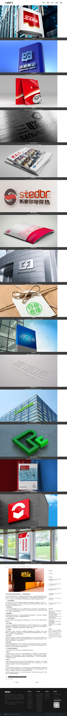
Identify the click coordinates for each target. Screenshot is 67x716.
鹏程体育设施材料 (33, 457)
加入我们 (55, 714)
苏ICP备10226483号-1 (17, 714)
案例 (48, 2)
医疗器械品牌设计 (39, 695)
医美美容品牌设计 (39, 706)
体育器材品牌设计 (39, 707)
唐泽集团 (33, 108)
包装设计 (10, 627)
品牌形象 (31, 615)
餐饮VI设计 (50, 631)
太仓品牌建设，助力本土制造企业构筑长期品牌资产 (55, 594)
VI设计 (17, 598)
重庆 (11, 704)
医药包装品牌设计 (39, 704)
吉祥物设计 (50, 630)
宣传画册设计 (30, 707)
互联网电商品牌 (39, 698)
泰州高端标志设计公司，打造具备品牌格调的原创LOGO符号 (55, 580)
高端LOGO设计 (30, 704)
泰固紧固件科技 (33, 527)
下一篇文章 (36, 682)
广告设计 (54, 632)
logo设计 (44, 602)
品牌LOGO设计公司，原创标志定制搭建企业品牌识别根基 (55, 589)
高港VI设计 (52, 636)
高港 (18, 701)
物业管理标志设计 (39, 711)
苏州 (12, 701)
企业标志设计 (30, 693)
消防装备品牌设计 (39, 701)
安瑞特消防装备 (33, 562)
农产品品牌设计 (39, 709)
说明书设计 (57, 632)
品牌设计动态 (47, 698)
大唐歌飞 (48, 714)
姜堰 (16, 701)
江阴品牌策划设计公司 (55, 631)
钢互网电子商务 (33, 282)
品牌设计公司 (30, 706)
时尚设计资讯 (47, 693)
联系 (61, 2)
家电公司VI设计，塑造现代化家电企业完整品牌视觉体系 (55, 603)
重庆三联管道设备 (33, 142)
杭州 (10, 701)
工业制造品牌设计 (39, 700)
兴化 (22, 701)
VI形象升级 (30, 698)
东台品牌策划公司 (58, 630)
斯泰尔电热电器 (33, 212)
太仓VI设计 (54, 630)
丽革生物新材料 (33, 422)
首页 (44, 2)
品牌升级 (33, 645)
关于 (52, 2)
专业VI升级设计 (30, 700)
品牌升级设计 (30, 695)
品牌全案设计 (30, 703)
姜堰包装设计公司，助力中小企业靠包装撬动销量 (55, 599)
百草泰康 (33, 317)
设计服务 (52, 714)
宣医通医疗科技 (33, 387)
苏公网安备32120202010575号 (10, 714)
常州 (7, 704)
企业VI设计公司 (30, 696)
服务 (57, 2)
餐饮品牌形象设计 (39, 696)
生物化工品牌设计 (39, 703)
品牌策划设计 (30, 701)
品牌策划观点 (47, 695)
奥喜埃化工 (33, 177)
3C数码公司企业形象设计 (55, 634)
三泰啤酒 (33, 38)
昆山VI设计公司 (55, 635)
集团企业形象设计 (39, 693)
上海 (8, 701)
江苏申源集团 (33, 73)
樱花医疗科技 (33, 247)
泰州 (14, 701)
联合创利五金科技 (33, 492)
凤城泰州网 (33, 352)
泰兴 (20, 701)
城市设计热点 (47, 696)
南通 (9, 704)
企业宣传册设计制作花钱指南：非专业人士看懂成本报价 (55, 584)
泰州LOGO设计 (56, 636)
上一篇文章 (16, 682)
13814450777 (57, 700)
